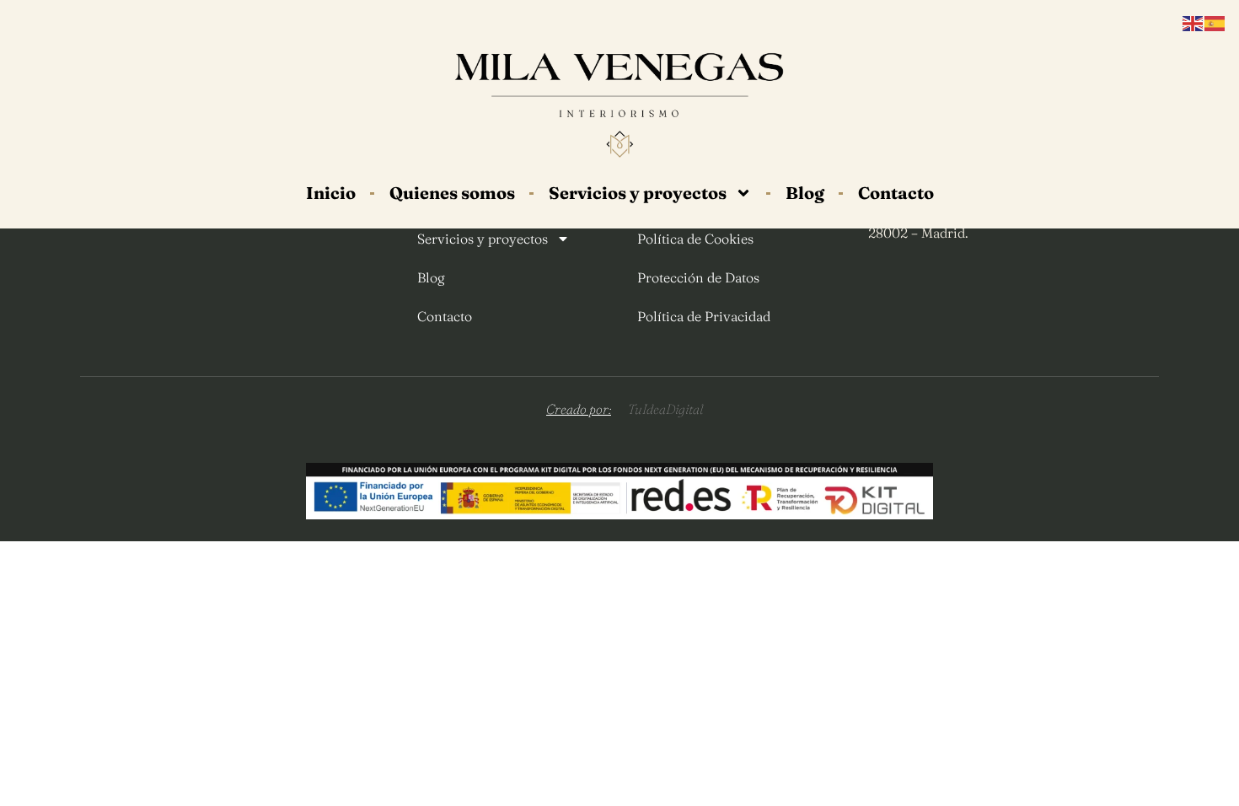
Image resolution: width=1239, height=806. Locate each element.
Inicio (331, 192)
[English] (1193, 22)
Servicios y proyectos (638, 192)
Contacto (896, 192)
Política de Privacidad (703, 316)
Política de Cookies (695, 238)
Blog (805, 192)
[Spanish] (1215, 22)
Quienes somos (452, 192)
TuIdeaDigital (665, 408)
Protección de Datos (698, 277)
